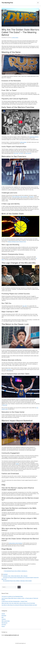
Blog (2, 617)
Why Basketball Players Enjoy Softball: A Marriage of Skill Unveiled (17, 580)
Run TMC (25, 305)
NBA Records (4, 622)
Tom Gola (21, 153)
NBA (22, 575)
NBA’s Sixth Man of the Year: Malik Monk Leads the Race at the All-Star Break (18, 603)
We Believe (9, 369)
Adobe (17, 463)
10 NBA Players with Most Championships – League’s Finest (14, 601)
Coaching (4, 619)
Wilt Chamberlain (16, 196)
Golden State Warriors (15, 575)
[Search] (19, 587)
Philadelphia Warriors (33, 136)
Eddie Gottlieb (23, 142)
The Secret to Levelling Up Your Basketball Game (12, 596)
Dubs (9, 575)
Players (3, 626)
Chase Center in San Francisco (15, 543)
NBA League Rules (6, 621)
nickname (25, 575)
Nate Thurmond (23, 196)
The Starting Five (7, 2)
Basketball (5, 574)
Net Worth (4, 624)
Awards (3, 613)
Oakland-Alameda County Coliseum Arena (17, 241)
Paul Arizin (16, 153)
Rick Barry (31, 196)
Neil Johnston (28, 153)
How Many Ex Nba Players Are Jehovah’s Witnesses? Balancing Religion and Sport (19, 604)
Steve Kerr (5, 405)
